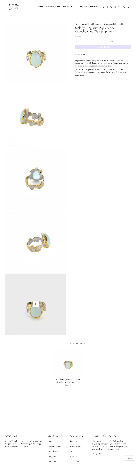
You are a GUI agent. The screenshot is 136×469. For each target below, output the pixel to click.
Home (77, 24)
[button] (69, 6)
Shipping (73, 441)
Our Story (52, 461)
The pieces (52, 456)
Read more (79, 76)
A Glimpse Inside (54, 446)
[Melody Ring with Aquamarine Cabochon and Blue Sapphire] (68, 362)
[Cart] (129, 6)
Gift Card (73, 456)
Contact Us (74, 461)
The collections (53, 451)
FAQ (71, 451)
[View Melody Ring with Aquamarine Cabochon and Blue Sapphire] (35, 304)
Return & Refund (76, 446)
